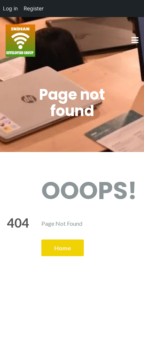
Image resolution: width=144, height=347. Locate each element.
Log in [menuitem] (10, 8)
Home (62, 247)
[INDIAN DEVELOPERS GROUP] (20, 39)
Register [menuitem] (34, 8)
